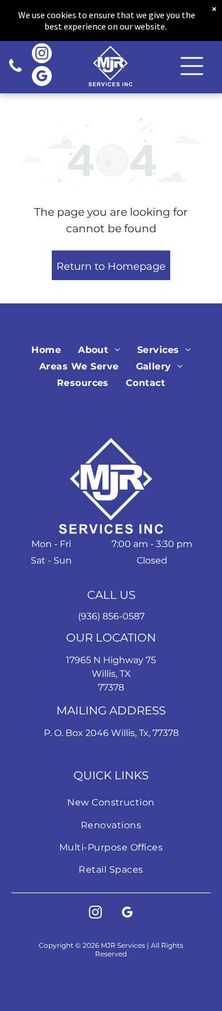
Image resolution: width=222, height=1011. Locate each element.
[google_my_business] (42, 77)
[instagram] (42, 54)
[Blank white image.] (15, 72)
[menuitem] (46, 349)
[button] (191, 66)
